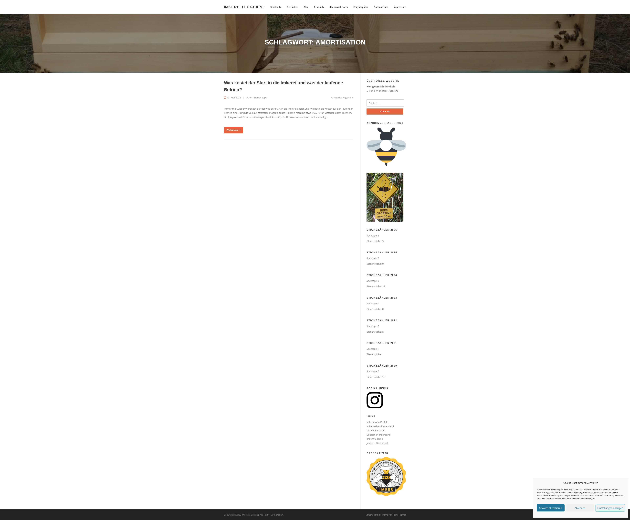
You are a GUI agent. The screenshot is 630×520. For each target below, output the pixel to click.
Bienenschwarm (339, 7)
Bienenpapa (260, 97)
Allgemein (348, 97)
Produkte (319, 7)
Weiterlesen (232, 130)
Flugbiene (393, 90)
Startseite (275, 7)
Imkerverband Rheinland (380, 426)
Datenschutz (381, 7)
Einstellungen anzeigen (610, 507)
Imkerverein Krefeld (377, 422)
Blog (306, 7)
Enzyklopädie (360, 7)
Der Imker (292, 7)
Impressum (400, 7)
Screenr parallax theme (377, 514)
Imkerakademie (375, 438)
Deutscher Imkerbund (379, 434)
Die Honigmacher (376, 430)
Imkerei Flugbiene (244, 7)
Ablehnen (580, 507)
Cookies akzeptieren (550, 507)
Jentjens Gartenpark (377, 443)
